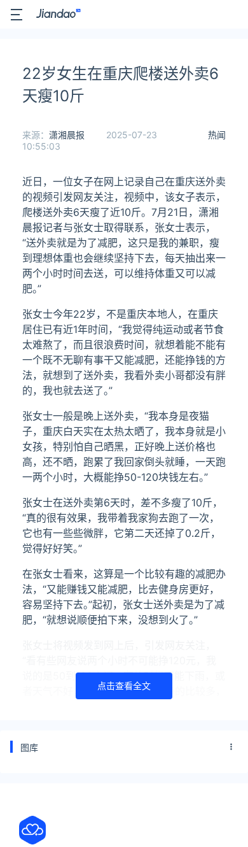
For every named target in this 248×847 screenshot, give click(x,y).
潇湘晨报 (67, 134)
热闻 (217, 134)
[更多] (231, 747)
